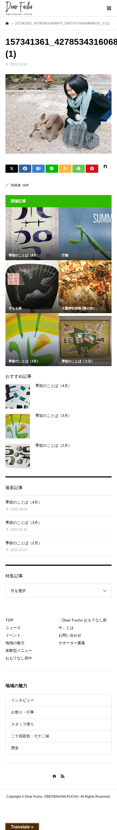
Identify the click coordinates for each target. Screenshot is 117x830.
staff (25, 185)
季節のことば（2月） (53, 445)
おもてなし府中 (18, 658)
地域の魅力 (14, 643)
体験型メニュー (18, 650)
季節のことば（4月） (53, 385)
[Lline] (51, 169)
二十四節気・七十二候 (30, 736)
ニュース (13, 627)
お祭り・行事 (22, 712)
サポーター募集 (72, 643)
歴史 (15, 748)
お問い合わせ (70, 635)
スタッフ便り (22, 724)
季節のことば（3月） (53, 415)
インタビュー (22, 700)
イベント (13, 635)
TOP (9, 620)
